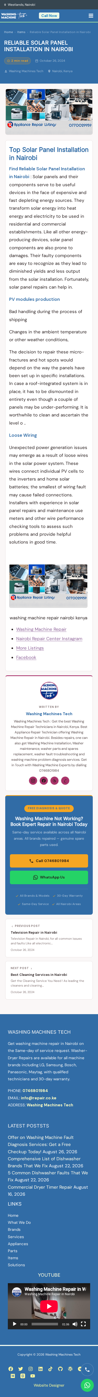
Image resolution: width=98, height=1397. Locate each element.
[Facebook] (43, 780)
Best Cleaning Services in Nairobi (39, 974)
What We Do (19, 1222)
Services (16, 1236)
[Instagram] (33, 780)
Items (21, 32)
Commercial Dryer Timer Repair (40, 1187)
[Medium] (13, 1376)
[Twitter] (21, 1369)
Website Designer (49, 1385)
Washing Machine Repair (41, 629)
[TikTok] (50, 1369)
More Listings (30, 648)
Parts (13, 1250)
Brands (14, 1229)
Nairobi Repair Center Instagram (49, 638)
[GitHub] (60, 1369)
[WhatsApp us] (87, 1385)
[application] (49, 1306)
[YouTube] (33, 1376)
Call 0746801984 (52, 860)
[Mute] (75, 1324)
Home (8, 32)
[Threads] (54, 780)
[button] (49, 16)
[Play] (14, 1324)
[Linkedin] (40, 1369)
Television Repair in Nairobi (34, 932)
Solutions (16, 1265)
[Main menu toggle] (91, 16)
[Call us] (87, 1369)
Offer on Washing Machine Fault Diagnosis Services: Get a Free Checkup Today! (41, 1144)
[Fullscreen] (83, 1324)
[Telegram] (80, 1369)
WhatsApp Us (52, 877)
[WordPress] (70, 1369)
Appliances (18, 1243)
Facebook (26, 657)
